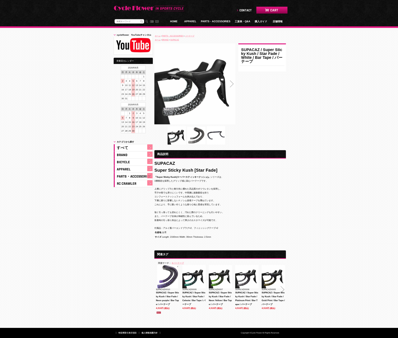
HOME (174, 21)
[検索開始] (141, 21)
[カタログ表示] (157, 21)
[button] (157, 83)
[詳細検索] (146, 21)
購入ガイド (261, 21)
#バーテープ (178, 263)
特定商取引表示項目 (127, 333)
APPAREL (190, 21)
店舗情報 (278, 21)
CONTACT (245, 10)
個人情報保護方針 (149, 333)
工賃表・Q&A (242, 21)
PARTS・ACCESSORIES (215, 21)
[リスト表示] (151, 21)
